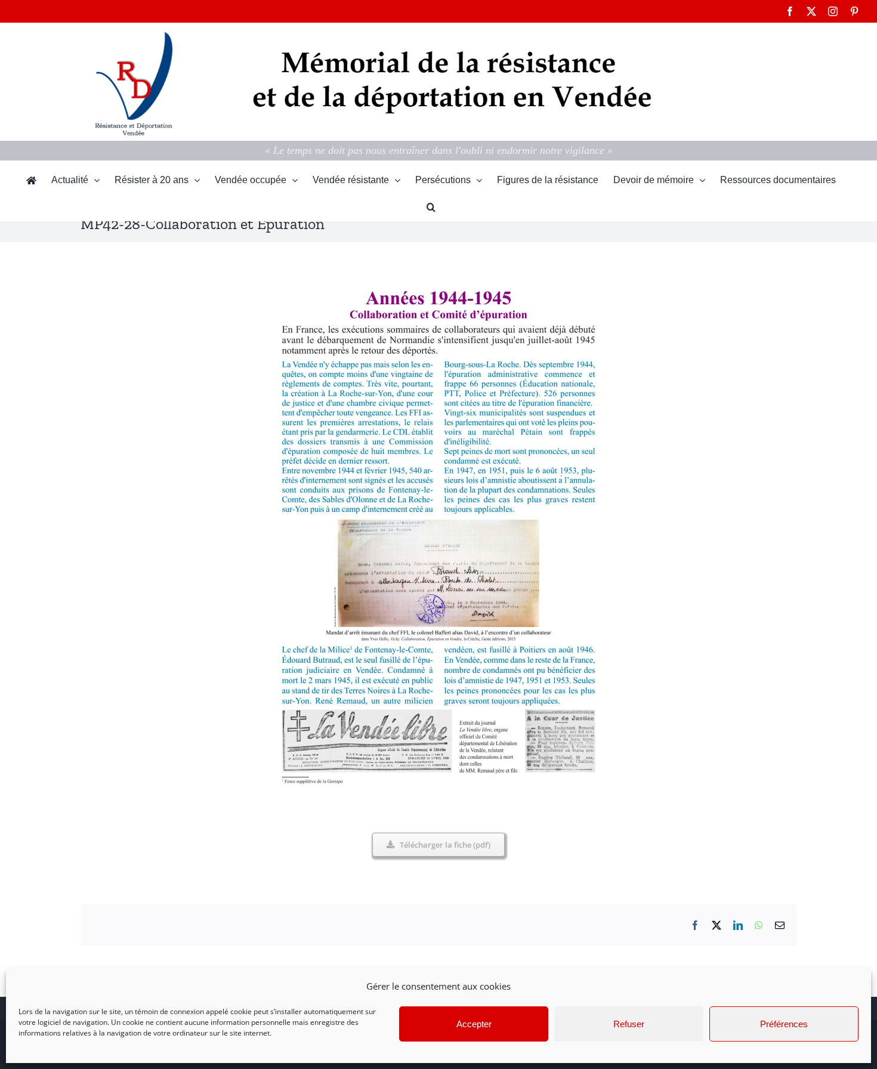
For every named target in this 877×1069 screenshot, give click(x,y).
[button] (431, 207)
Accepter (474, 1024)
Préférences (784, 1024)
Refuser (628, 1024)
